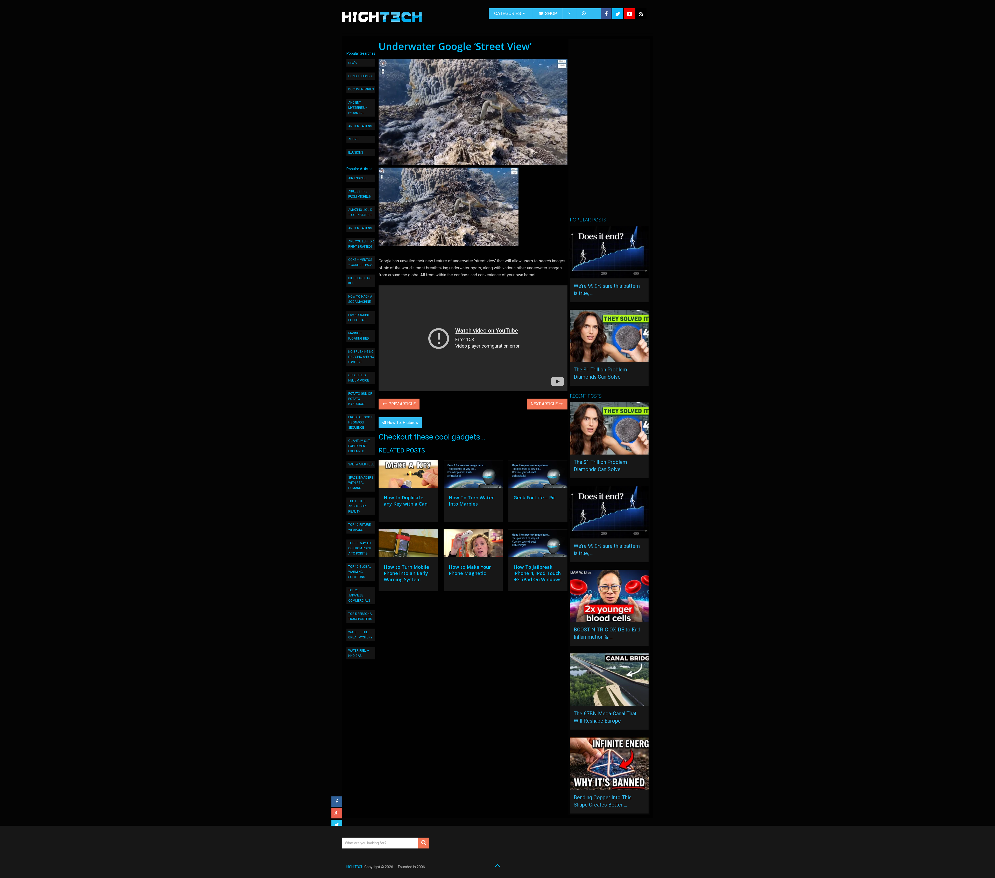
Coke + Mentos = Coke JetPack (360, 262)
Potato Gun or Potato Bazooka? (360, 399)
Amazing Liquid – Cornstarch (360, 212)
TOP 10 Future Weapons (359, 527)
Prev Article (401, 403)
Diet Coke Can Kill (359, 280)
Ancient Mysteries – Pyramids (357, 108)
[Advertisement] (609, 130)
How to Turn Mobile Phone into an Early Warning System (406, 573)
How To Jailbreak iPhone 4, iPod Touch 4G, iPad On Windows (538, 573)
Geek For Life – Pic (535, 497)
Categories (507, 13)
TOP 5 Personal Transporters (360, 616)
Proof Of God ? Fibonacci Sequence (360, 422)
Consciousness (360, 76)
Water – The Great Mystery (360, 634)
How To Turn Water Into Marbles (471, 500)
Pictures (410, 422)
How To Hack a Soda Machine (360, 299)
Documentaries (361, 89)
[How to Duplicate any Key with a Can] (408, 475)
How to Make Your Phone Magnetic (470, 570)
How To (394, 422)
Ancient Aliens (360, 126)
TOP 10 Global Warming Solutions (359, 572)
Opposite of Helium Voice (358, 377)
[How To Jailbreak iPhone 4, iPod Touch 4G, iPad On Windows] (537, 544)
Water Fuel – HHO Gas (358, 653)
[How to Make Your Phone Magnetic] (473, 544)
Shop (550, 13)
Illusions (355, 152)
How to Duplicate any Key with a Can (406, 500)
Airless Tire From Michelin (359, 194)
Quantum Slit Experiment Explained (359, 446)
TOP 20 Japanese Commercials (359, 595)
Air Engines (357, 178)
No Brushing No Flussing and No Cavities (361, 357)
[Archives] (584, 13)
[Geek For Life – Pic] (537, 475)
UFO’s (352, 63)
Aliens (353, 139)
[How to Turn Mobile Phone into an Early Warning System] (408, 544)
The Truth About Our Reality (357, 506)
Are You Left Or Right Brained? (361, 244)
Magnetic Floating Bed (358, 336)
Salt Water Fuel (361, 464)
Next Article (545, 403)
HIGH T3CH (355, 867)
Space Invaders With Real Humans (360, 483)
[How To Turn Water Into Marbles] (473, 475)
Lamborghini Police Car (358, 317)
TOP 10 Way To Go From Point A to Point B (360, 548)
